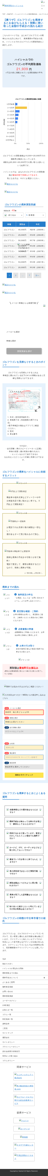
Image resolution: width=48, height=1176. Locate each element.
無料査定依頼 (7, 987)
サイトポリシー (8, 1042)
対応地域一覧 (7, 1019)
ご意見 (5, 1028)
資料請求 (5, 1023)
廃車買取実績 (7, 996)
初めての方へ (7, 963)
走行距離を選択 (15, 727)
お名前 (12, 743)
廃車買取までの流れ (10, 973)
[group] (24, 977)
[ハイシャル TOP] (12, 5)
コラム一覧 (6, 1014)
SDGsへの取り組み (10, 1056)
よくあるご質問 (8, 982)
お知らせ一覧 (7, 1010)
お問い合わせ (7, 991)
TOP (4, 959)
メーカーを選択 (15, 708)
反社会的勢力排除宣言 (11, 1051)
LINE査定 (6, 1005)
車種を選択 (14, 718)
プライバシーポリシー (11, 1046)
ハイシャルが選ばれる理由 (12, 968)
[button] (24, 977)
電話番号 (13, 753)
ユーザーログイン (9, 1000)
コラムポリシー (8, 1060)
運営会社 (5, 1037)
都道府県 (13, 763)
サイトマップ (7, 1033)
